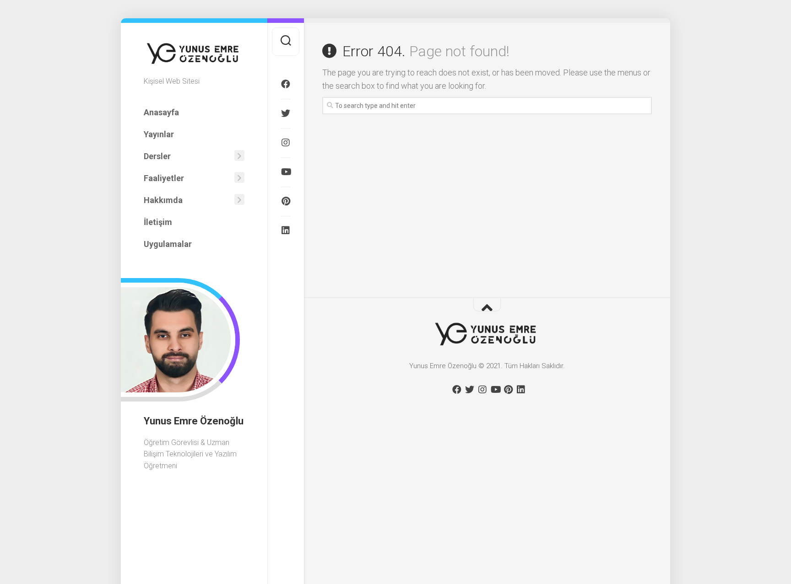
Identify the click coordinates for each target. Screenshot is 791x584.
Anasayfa (161, 112)
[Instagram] (285, 142)
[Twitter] (285, 113)
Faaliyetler (164, 178)
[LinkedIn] (285, 230)
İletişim (158, 222)
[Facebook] (285, 84)
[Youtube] (285, 172)
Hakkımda (163, 200)
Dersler (157, 156)
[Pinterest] (285, 201)
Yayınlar (159, 134)
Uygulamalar (168, 244)
